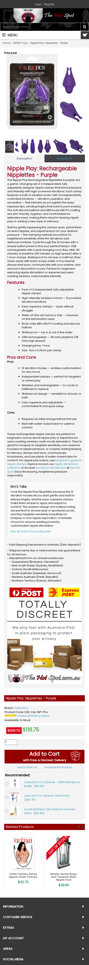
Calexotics (21, 708)
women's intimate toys (51, 468)
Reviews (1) (64, 158)
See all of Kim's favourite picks (31, 531)
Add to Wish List (27, 767)
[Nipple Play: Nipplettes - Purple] (44, 91)
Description (24, 158)
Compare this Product (58, 767)
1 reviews (22, 716)
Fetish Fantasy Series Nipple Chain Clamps (23, 875)
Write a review (40, 716)
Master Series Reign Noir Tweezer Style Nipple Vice (63, 877)
